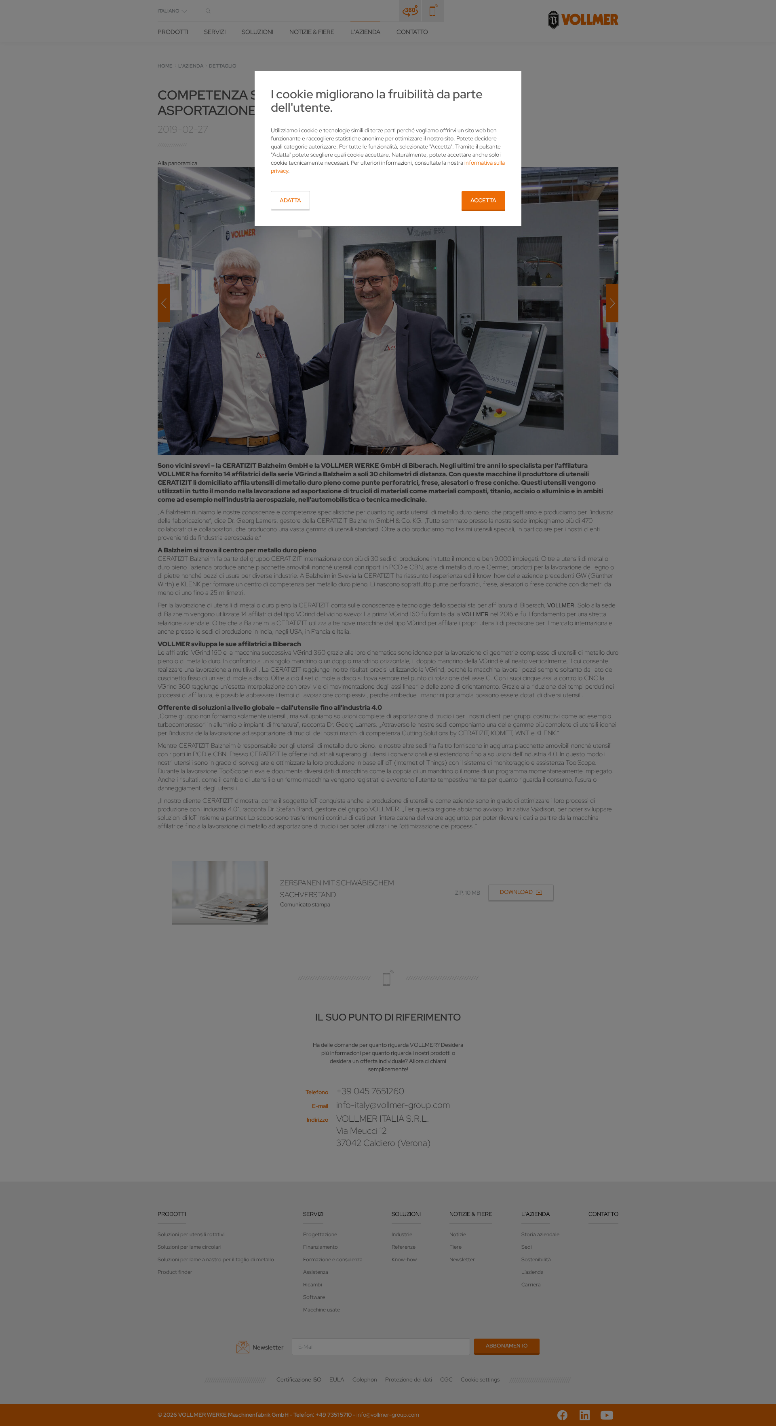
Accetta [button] (483, 200)
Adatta (290, 200)
